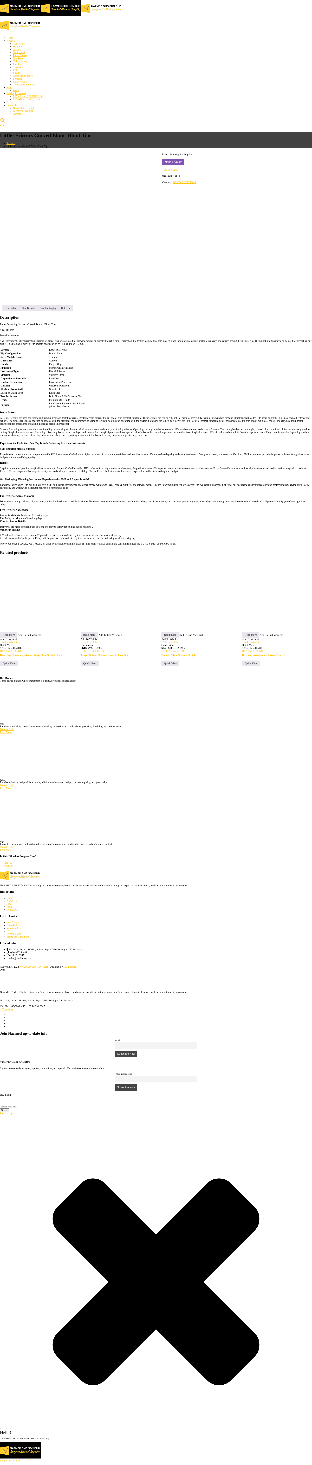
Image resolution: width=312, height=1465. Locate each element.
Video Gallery (13, 936)
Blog (9, 912)
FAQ (9, 939)
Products (10, 143)
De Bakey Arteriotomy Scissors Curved (263, 663)
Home (9, 906)
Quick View (9, 672)
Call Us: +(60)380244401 (13, 1015)
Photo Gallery (13, 933)
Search (4, 1147)
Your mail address (123, 1082)
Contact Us (12, 918)
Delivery (65, 308)
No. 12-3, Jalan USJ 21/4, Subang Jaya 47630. (24, 1009)
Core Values (12, 930)
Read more (9, 643)
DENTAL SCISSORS (184, 182)
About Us (11, 909)
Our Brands (28, 308)
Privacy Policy (13, 942)
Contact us (7, 1017)
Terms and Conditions (17, 945)
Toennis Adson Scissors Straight (178, 663)
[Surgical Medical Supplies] (20, 15)
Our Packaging (48, 308)
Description (11, 308)
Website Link (7, 738)
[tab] (11, 308)
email (117, 1048)
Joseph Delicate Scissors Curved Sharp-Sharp (106, 663)
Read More (6, 740)
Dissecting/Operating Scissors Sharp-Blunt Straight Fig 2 (31, 663)
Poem (9, 915)
